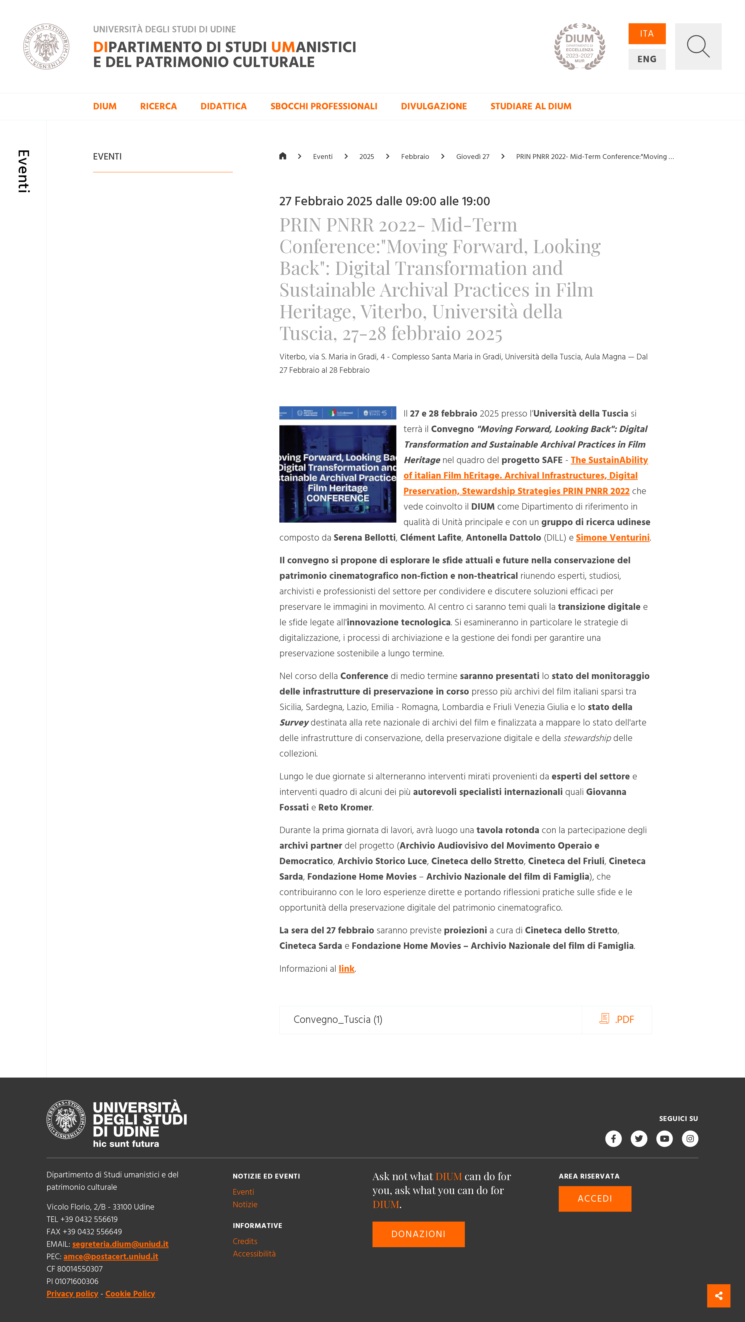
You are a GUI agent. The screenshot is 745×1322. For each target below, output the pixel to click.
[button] (698, 46)
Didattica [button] (224, 106)
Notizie (245, 1205)
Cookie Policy (130, 1294)
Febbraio (415, 157)
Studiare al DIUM (531, 106)
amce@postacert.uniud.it (111, 1256)
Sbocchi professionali (324, 106)
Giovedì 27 (472, 157)
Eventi (323, 157)
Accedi (595, 1199)
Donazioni (418, 1234)
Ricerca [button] (158, 106)
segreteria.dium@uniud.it (120, 1244)
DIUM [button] (105, 106)
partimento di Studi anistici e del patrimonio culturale (225, 55)
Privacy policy (72, 1294)
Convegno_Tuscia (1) (338, 1020)
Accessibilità (254, 1254)
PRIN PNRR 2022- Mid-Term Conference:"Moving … (595, 157)
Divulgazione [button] (434, 106)
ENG (647, 59)
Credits (245, 1241)
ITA (647, 34)
